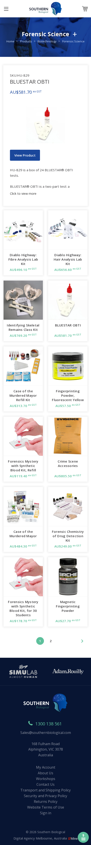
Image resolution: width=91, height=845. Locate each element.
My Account (45, 767)
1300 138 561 (48, 724)
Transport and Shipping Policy (45, 790)
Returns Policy (45, 801)
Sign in (45, 813)
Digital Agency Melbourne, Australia (40, 838)
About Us (45, 773)
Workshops (45, 778)
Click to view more (23, 193)
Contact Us (45, 784)
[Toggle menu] (6, 9)
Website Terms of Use (45, 807)
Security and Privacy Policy (45, 795)
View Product (25, 155)
